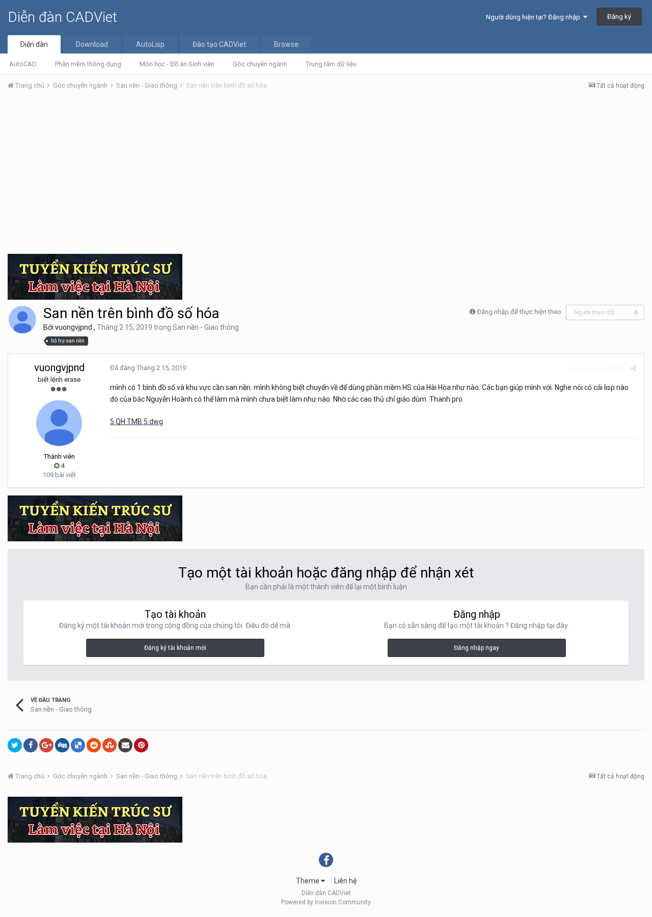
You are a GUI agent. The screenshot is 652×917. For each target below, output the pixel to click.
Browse (286, 44)
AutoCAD (23, 64)
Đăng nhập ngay (476, 647)
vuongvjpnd (73, 327)
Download (92, 44)
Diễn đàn (34, 44)
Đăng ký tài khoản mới (175, 647)
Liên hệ (345, 881)
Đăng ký (619, 16)
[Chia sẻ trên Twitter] (15, 745)
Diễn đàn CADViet (62, 17)
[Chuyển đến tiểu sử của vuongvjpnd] (22, 319)
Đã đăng (148, 368)
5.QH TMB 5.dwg (136, 421)
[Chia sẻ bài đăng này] (633, 368)
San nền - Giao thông (206, 327)
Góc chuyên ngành (260, 64)
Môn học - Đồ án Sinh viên (177, 64)
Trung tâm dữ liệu (331, 64)
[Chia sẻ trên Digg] (62, 745)
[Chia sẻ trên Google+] (46, 745)
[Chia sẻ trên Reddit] (94, 745)
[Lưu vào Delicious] (78, 745)
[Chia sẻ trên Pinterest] (141, 745)
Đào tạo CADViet (219, 44)
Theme (308, 881)
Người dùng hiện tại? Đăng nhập (534, 17)
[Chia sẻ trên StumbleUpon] (109, 745)
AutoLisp (150, 44)
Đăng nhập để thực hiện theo (519, 312)
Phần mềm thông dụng (88, 64)
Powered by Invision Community (326, 902)
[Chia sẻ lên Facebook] (30, 745)
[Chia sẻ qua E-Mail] (125, 745)
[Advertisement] (326, 174)
